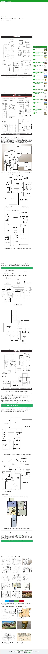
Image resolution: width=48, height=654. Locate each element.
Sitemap (17, 650)
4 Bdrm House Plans (38, 112)
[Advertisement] (24, 9)
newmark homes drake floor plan (7, 603)
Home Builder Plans (38, 102)
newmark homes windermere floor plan (11, 604)
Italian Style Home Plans (5, 629)
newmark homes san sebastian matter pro (22, 603)
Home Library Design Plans (39, 99)
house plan (26, 532)
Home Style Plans (37, 75)
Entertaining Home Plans (39, 55)
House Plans (3, 20)
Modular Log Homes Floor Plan (6, 617)
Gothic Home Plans (20, 642)
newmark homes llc (13, 603)
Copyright (23, 650)
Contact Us (20, 650)
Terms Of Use (27, 650)
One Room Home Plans (38, 85)
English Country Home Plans (39, 62)
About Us (30, 650)
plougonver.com (6, 1)
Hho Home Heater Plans (20, 629)
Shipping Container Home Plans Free (7, 642)
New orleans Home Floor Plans (21, 617)
